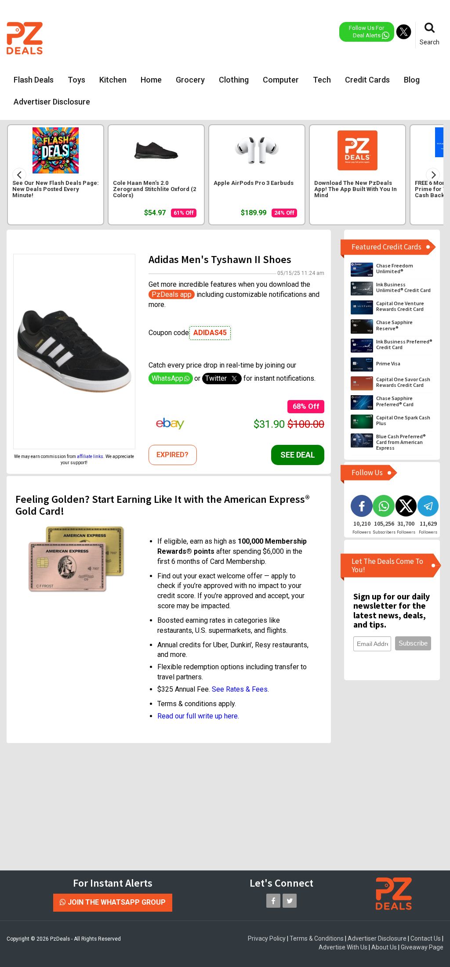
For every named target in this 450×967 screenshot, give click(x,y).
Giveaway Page (422, 947)
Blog (412, 79)
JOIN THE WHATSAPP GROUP (116, 902)
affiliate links (90, 456)
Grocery (190, 79)
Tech (322, 79)
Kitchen (113, 79)
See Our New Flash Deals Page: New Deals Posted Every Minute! (55, 189)
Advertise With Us (343, 947)
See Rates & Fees (240, 689)
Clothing (234, 79)
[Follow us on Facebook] (273, 901)
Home (151, 79)
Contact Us (425, 938)
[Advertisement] (229, 37)
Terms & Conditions (317, 938)
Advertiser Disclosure (52, 101)
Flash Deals (34, 79)
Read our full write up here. (198, 716)
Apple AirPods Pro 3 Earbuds (254, 183)
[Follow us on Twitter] (290, 901)
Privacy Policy (267, 938)
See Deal (297, 454)
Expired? (172, 455)
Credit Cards (367, 79)
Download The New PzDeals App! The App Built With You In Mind (355, 189)
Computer (281, 79)
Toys (76, 79)
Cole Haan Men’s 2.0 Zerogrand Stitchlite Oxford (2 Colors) (154, 189)
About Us (384, 947)
